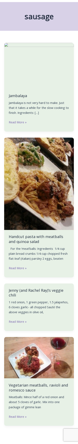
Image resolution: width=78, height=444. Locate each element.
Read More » (18, 122)
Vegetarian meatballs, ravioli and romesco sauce (38, 388)
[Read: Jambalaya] (39, 65)
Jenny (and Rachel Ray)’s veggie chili (36, 293)
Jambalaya (18, 95)
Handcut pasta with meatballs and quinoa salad (36, 239)
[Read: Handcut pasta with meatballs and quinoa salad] (39, 183)
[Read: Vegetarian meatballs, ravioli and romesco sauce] (39, 357)
